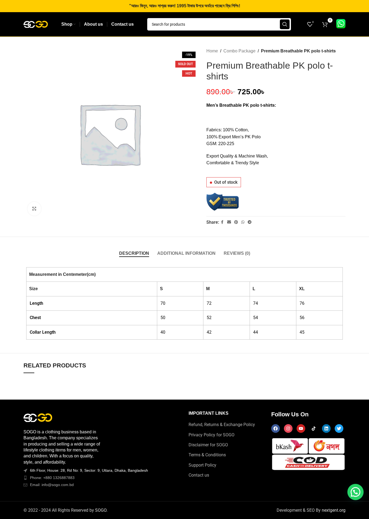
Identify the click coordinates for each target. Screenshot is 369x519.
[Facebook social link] (222, 222)
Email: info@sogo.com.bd (52, 485)
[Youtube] (301, 428)
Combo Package (239, 51)
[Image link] (38, 417)
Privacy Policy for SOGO (211, 434)
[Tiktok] (313, 428)
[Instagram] (288, 428)
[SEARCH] (285, 24)
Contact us (199, 475)
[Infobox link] (340, 24)
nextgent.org (333, 510)
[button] (355, 492)
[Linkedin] (326, 428)
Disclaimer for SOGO (208, 444)
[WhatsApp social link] (243, 222)
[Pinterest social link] (236, 222)
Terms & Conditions (207, 454)
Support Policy (202, 465)
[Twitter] (339, 428)
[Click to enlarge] (34, 208)
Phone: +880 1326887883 (52, 478)
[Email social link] (229, 222)
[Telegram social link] (249, 222)
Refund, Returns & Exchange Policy (222, 424)
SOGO (100, 510)
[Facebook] (275, 428)
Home (212, 51)
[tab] (134, 253)
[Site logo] (36, 23)
